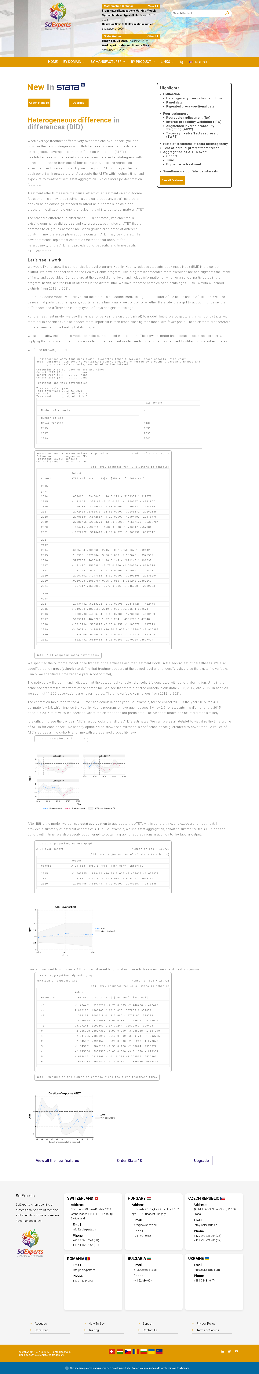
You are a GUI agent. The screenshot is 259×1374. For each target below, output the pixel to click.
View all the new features (57, 1160)
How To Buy (97, 1323)
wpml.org (101, 1368)
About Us (41, 1323)
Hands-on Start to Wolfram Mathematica (128, 24)
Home (53, 62)
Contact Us (150, 1330)
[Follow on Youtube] (236, 1351)
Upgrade (78, 102)
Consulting (41, 1330)
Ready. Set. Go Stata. (115, 40)
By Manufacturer (106, 62)
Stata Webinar (113, 36)
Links (165, 62)
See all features (172, 180)
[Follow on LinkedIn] (222, 1351)
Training (94, 1330)
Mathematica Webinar (118, 6)
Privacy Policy (206, 1323)
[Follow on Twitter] (229, 1351)
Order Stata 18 (39, 102)
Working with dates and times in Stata (126, 45)
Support (148, 1323)
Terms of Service (208, 1330)
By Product (141, 62)
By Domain (72, 62)
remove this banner (178, 1368)
